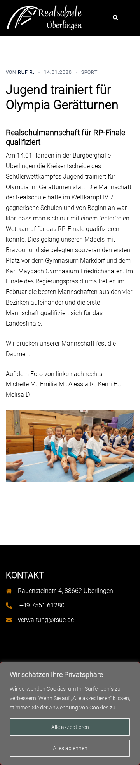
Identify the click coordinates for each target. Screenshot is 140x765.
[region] (70, 713)
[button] (115, 18)
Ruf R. (26, 72)
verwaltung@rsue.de (46, 619)
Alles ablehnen (70, 748)
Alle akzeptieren (70, 727)
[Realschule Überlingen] (44, 17)
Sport (89, 72)
